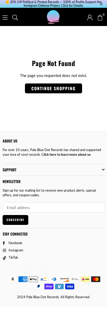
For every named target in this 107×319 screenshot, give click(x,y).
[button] (99, 17)
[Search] (15, 17)
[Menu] (5, 17)
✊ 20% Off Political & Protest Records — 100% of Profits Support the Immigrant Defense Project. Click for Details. (53, 4)
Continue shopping (53, 88)
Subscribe (15, 220)
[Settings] (90, 17)
